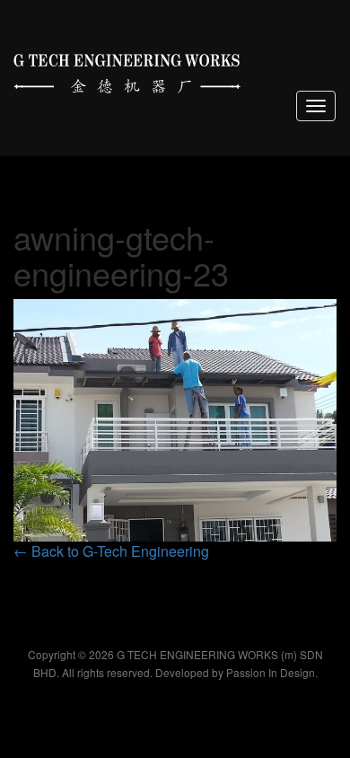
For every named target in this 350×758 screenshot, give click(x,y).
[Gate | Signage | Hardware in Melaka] (127, 69)
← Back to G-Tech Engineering (111, 551)
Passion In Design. (272, 672)
